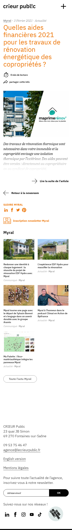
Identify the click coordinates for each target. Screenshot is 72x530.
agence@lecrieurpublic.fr (21, 450)
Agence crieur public (19, 6)
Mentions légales (16, 467)
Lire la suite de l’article (54, 181)
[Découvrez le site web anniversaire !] (56, 514)
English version (14, 458)
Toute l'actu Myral (20, 379)
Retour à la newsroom (25, 193)
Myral (7, 20)
